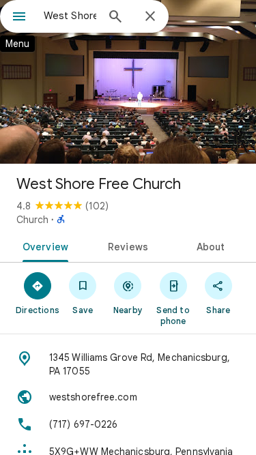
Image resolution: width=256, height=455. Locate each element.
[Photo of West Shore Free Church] (128, 82)
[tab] (43, 245)
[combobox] (70, 16)
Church (32, 220)
